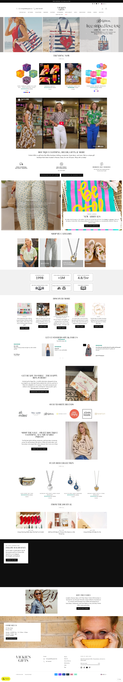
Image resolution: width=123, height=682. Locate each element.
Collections (38, 12)
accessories (94, 601)
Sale (66, 14)
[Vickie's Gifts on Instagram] (81, 667)
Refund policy (67, 663)
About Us (66, 658)
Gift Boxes (30, 12)
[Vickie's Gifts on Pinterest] (89, 667)
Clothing (52, 12)
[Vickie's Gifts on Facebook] (84, 667)
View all (61, 58)
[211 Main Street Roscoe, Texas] (61, 632)
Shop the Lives (59, 14)
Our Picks (101, 12)
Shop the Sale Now (39, 449)
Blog (65, 667)
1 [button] (56, 52)
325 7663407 (48, 661)
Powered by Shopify (28, 674)
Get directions (11, 638)
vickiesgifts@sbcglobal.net (26, 8)
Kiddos (95, 12)
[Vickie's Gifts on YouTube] (87, 667)
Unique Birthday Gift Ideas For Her (92, 532)
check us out (11, 560)
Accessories (60, 12)
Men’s (75, 12)
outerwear (111, 219)
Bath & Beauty (68, 12)
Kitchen (89, 12)
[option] (61, 1)
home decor (72, 155)
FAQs (65, 665)
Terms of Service (67, 661)
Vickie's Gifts (61, 8)
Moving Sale (22, 12)
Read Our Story (83, 608)
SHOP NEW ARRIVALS (91, 225)
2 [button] (66, 52)
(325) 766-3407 (39, 8)
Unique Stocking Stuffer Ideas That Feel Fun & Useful (31, 532)
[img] (61, 339)
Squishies (45, 12)
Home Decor (82, 12)
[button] (24, 89)
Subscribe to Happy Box (39, 391)
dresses (106, 219)
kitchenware (75, 603)
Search (65, 656)
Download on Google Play (72, 175)
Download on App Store (50, 175)
